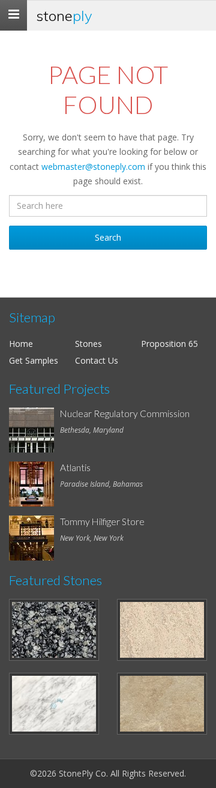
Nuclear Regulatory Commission (125, 413)
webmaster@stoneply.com (93, 166)
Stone (64, 16)
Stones (88, 343)
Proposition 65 (169, 343)
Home (21, 343)
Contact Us (96, 360)
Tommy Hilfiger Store (102, 521)
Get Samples (33, 360)
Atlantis (75, 467)
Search (108, 237)
